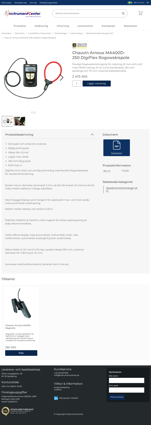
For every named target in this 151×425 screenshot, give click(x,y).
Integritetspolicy (62, 387)
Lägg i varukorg (96, 83)
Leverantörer (85, 26)
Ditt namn (113, 376)
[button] (62, 77)
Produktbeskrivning (19, 134)
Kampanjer (108, 26)
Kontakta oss (20, 2)
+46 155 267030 (61, 373)
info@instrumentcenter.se (66, 375)
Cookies (57, 390)
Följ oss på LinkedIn (68, 398)
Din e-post (113, 386)
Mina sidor (6, 2)
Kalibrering (41, 26)
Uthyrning (63, 26)
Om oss (33, 2)
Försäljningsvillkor (48, 2)
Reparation (130, 26)
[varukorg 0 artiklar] (140, 13)
